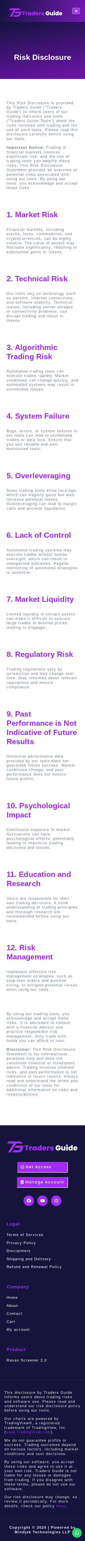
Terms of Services (25, 1235)
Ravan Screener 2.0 (27, 1360)
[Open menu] (76, 11)
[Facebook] (29, 1200)
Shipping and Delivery (29, 1259)
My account (18, 1330)
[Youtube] (42, 1200)
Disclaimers (19, 1251)
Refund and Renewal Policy (34, 1267)
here (60, 1506)
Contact (14, 1314)
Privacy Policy (21, 1243)
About (12, 1306)
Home (12, 1298)
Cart (11, 1322)
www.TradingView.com (28, 1432)
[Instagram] (56, 1200)
